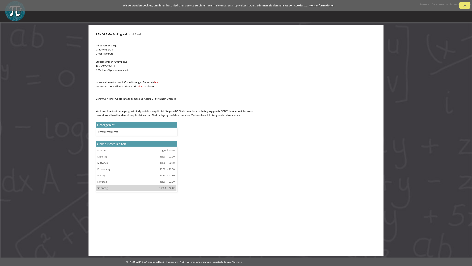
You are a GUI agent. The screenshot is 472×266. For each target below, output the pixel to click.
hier (156, 82)
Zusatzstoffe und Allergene (227, 261)
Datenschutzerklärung (199, 261)
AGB (182, 261)
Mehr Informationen (321, 5)
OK (464, 5)
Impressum (172, 261)
